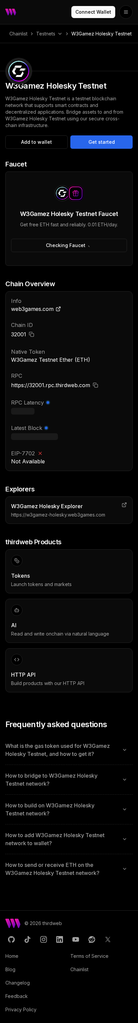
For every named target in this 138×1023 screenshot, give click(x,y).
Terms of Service (89, 956)
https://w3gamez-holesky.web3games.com (58, 515)
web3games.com (32, 309)
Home (11, 956)
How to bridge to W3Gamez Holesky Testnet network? (51, 779)
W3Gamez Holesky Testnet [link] (101, 33)
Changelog (17, 983)
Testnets (45, 33)
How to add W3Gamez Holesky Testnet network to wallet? (55, 839)
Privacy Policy (21, 1009)
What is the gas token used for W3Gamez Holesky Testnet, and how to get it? (57, 750)
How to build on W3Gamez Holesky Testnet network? (49, 809)
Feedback (16, 996)
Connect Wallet (93, 12)
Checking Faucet (65, 245)
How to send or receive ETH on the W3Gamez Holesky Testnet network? (52, 869)
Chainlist (18, 33)
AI (13, 625)
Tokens (20, 575)
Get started (101, 142)
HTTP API (23, 674)
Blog (10, 969)
